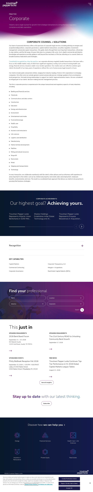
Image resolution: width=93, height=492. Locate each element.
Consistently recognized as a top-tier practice (23, 61)
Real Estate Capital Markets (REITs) (59, 271)
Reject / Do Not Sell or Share (69, 483)
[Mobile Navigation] (89, 4)
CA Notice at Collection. (45, 484)
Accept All (69, 488)
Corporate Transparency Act (57, 264)
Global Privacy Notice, (31, 484)
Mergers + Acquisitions (55, 268)
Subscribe (46, 403)
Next (81, 226)
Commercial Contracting (16, 268)
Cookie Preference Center (69, 479)
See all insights (46, 383)
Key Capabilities (16, 259)
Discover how (45, 425)
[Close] (90, 483)
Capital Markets (14, 264)
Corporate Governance (16, 271)
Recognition (15, 245)
